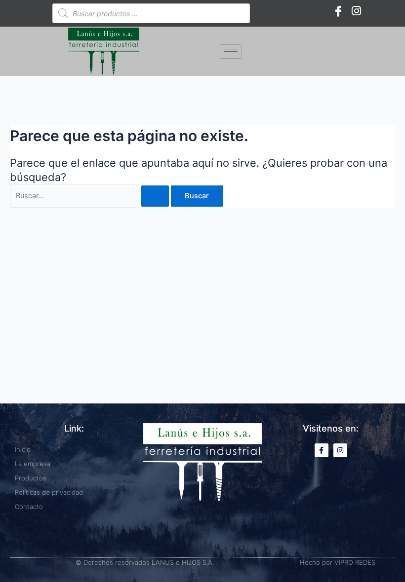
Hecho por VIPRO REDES (337, 562)
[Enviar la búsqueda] (155, 196)
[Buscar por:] (90, 195)
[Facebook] (338, 10)
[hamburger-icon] (231, 51)
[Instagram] (356, 10)
